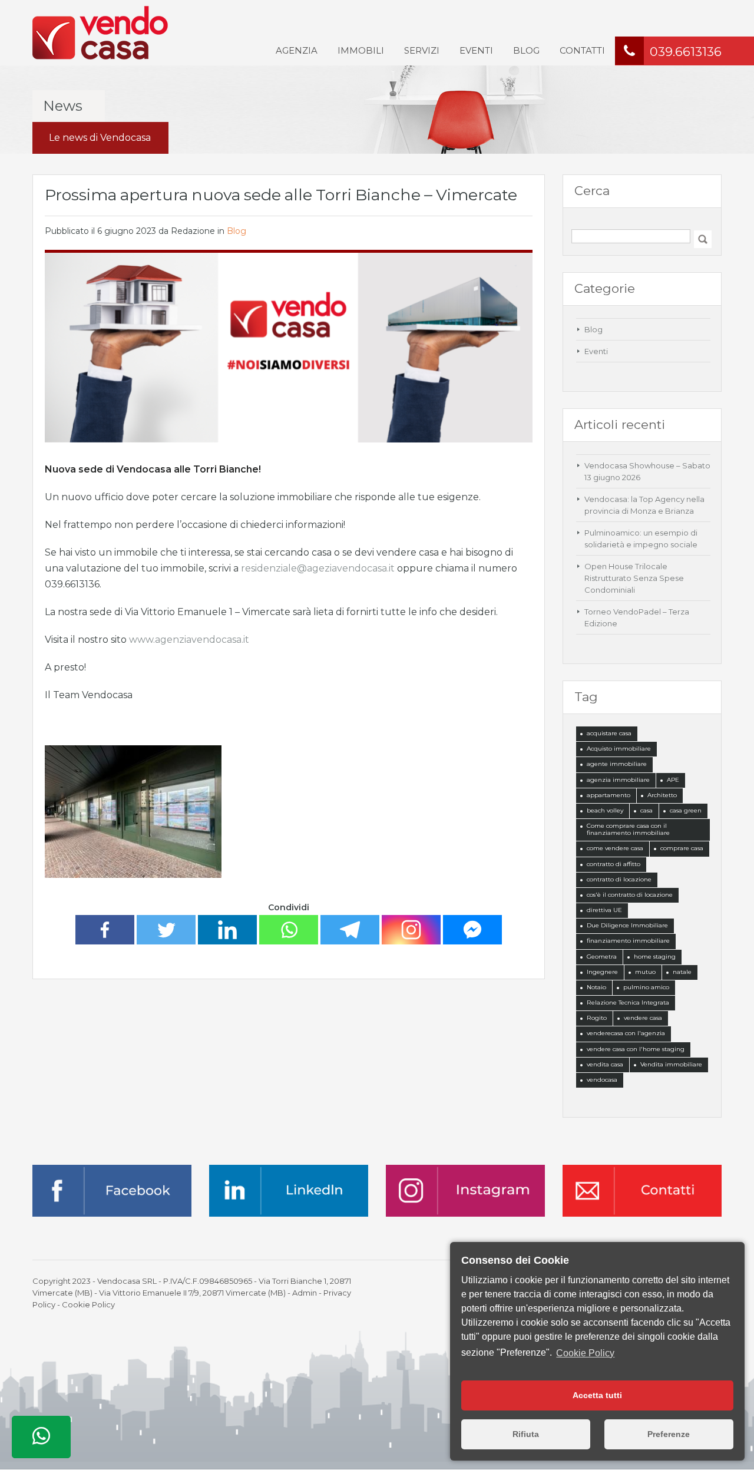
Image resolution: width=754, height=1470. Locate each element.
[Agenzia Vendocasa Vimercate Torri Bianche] (100, 32)
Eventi (596, 351)
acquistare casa (609, 733)
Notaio (596, 987)
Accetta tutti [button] (597, 1395)
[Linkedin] (227, 929)
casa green (686, 810)
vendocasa (602, 1079)
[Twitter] (166, 929)
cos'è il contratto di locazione (630, 894)
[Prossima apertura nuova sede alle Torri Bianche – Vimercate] (289, 347)
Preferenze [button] (668, 1434)
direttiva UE (604, 910)
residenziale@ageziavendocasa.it (318, 568)
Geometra (602, 956)
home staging (655, 956)
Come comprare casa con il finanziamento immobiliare (628, 829)
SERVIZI (421, 50)
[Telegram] (349, 929)
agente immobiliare (617, 764)
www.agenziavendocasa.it (189, 639)
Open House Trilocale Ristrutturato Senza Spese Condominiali (634, 577)
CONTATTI (582, 50)
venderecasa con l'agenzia (626, 1033)
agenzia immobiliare (618, 780)
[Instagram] (411, 929)
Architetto (662, 795)
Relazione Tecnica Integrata (628, 1002)
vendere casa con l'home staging (635, 1049)
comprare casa (681, 848)
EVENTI (476, 50)
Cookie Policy (88, 1304)
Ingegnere (602, 972)
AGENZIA (297, 50)
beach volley (605, 810)
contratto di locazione (619, 879)
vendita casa (605, 1064)
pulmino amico (646, 987)
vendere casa (643, 1018)
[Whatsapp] (288, 929)
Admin (304, 1292)
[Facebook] (104, 929)
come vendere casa (615, 848)
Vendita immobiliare (671, 1064)
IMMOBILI (361, 50)
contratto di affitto (613, 864)
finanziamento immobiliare (628, 940)
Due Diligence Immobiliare (627, 925)
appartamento (608, 795)
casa (646, 810)
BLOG (526, 50)
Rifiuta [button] (525, 1434)
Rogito (597, 1018)
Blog (236, 231)
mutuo (645, 972)
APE (673, 780)
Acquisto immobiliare (619, 748)
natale (682, 972)
